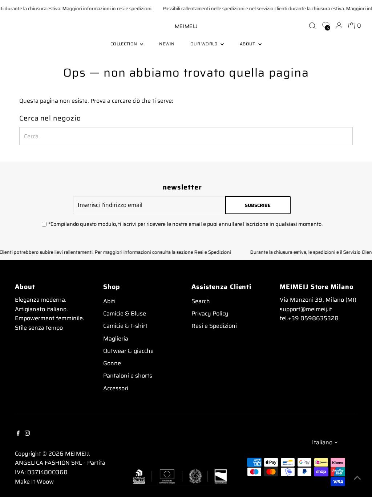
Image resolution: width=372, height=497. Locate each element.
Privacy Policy (210, 313)
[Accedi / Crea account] (339, 26)
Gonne (112, 363)
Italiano (322, 442)
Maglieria (115, 338)
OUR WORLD (204, 43)
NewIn (166, 43)
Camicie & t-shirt (125, 325)
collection (124, 43)
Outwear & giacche (128, 350)
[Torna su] (357, 477)
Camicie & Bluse (124, 313)
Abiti (109, 301)
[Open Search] (312, 26)
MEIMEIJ (77, 453)
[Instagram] (27, 432)
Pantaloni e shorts (127, 375)
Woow (45, 481)
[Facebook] (18, 432)
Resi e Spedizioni (214, 325)
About (248, 43)
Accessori (115, 388)
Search (200, 301)
